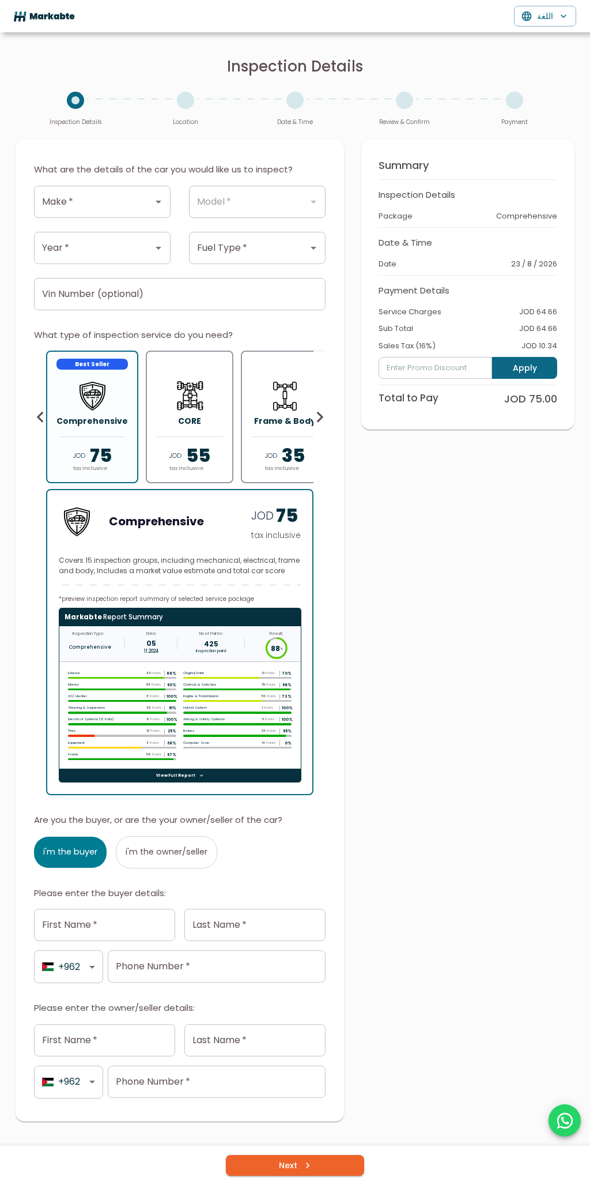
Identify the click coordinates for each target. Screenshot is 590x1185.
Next (288, 1165)
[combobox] (93, 202)
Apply (525, 368)
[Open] (158, 202)
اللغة (545, 16)
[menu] (44, 16)
